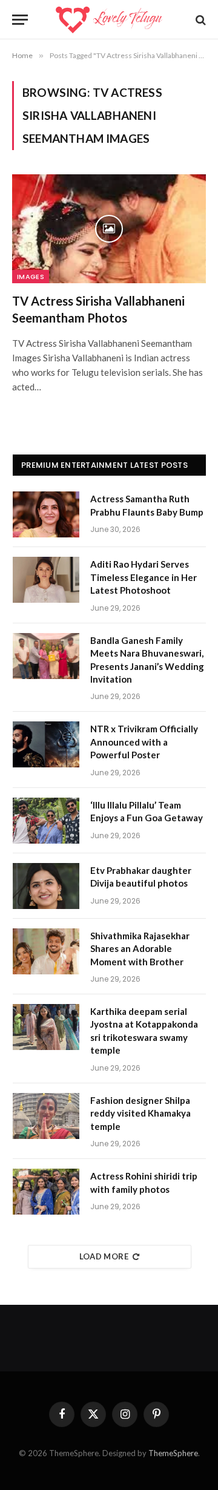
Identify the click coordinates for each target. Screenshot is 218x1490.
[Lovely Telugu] (109, 19)
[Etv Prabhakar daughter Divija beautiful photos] (46, 886)
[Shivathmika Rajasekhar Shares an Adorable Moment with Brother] (46, 951)
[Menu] (20, 19)
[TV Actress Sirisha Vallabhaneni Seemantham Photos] (109, 228)
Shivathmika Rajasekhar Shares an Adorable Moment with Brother (140, 948)
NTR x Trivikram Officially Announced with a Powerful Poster (144, 741)
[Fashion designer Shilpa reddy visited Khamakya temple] (46, 1116)
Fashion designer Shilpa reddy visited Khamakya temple (140, 1113)
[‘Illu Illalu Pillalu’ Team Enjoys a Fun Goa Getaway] (46, 821)
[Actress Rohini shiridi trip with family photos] (46, 1192)
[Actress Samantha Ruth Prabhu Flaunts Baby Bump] (46, 514)
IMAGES (30, 276)
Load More (104, 1256)
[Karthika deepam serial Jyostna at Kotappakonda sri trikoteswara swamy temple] (46, 1027)
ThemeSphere (173, 1453)
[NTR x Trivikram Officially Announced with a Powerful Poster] (46, 744)
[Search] (199, 19)
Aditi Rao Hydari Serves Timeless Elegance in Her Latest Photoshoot (143, 577)
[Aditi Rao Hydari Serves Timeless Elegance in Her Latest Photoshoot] (46, 580)
